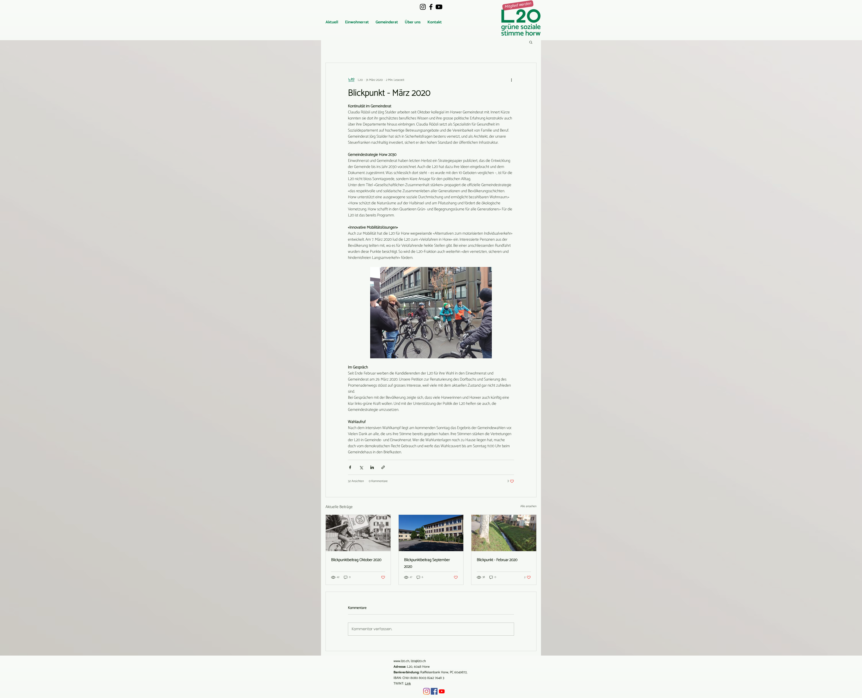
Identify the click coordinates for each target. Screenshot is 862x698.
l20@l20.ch (418, 661)
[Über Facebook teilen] (350, 467)
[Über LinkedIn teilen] (372, 467)
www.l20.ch (401, 661)
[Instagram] (423, 7)
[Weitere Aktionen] (511, 80)
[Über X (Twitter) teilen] (361, 467)
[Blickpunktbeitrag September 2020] (431, 533)
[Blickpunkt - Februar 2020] (503, 533)
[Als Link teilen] (383, 467)
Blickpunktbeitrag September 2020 (427, 563)
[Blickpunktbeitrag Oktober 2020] (358, 533)
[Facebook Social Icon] (434, 691)
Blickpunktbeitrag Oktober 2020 (356, 560)
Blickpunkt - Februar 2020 (497, 560)
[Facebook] (431, 7)
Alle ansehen (528, 506)
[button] (357, 22)
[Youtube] (439, 7)
